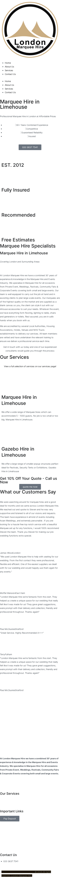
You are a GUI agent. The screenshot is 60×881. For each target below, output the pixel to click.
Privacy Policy (7, 784)
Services (9, 70)
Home (8, 63)
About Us (9, 66)
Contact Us (10, 74)
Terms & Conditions (10, 788)
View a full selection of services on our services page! (30, 366)
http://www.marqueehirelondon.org (18, 872)
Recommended (18, 215)
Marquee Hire (7, 802)
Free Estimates (18, 240)
